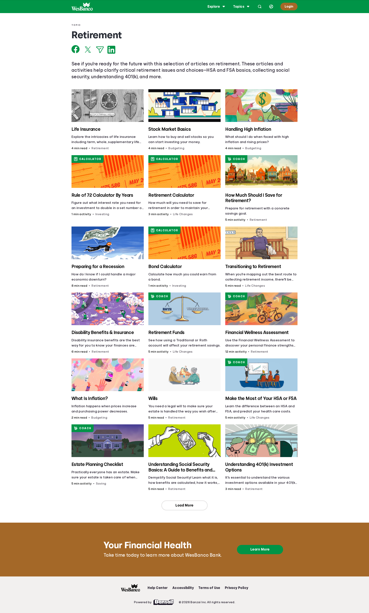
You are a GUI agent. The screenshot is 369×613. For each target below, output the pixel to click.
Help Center (158, 588)
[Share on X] (87, 49)
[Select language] (271, 6)
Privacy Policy (236, 588)
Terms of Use (209, 588)
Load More (184, 505)
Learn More (260, 549)
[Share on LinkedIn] (111, 50)
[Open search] (259, 6)
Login (289, 6)
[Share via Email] (100, 49)
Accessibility (183, 588)
